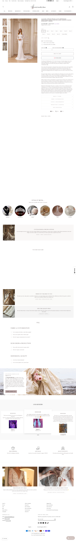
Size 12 (70, 31)
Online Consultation (21, 1)
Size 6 (57, 31)
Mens (47, 11)
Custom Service (67, 11)
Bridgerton (18, 11)
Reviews (6, 1)
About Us (3, 503)
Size (42, 29)
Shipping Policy (49, 503)
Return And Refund (50, 505)
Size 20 (58, 34)
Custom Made (64, 34)
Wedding (10, 11)
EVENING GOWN (36, 11)
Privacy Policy (49, 508)
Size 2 (48, 31)
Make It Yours (57, 96)
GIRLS (43, 11)
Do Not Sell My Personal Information (52, 510)
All (4, 11)
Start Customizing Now (20, 493)
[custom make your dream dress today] (56, 476)
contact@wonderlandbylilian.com (9, 516)
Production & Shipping (57, 104)
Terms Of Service (49, 506)
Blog (3, 508)
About (3, 1)
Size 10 (65, 31)
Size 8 (61, 31)
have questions (57, 107)
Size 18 (53, 34)
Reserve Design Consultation (56, 492)
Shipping (42, 25)
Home (60, 11)
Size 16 (48, 34)
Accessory (53, 11)
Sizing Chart (27, 505)
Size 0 (43, 31)
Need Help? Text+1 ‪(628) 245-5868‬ (30, 1)
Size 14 (43, 34)
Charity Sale (26, 511)
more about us (11, 391)
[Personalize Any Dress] (19, 476)
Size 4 (52, 31)
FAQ (9, 1)
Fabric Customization (57, 99)
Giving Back (4, 511)
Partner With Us (4, 510)
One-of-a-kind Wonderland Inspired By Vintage (38, 535)
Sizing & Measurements (57, 102)
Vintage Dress (26, 11)
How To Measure (27, 506)
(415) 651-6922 (8, 520)
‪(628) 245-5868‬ (7, 518)
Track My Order (14, 1)
